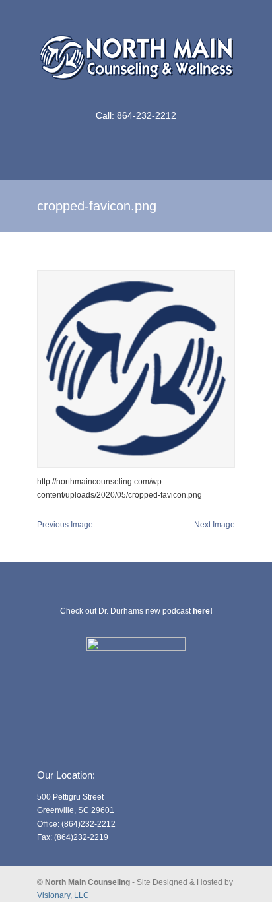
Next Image (214, 524)
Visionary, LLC (63, 895)
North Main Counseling (136, 53)
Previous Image (65, 524)
